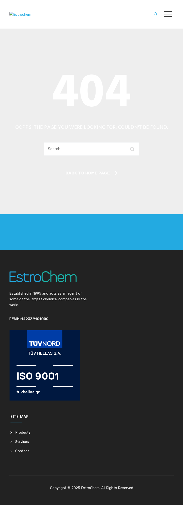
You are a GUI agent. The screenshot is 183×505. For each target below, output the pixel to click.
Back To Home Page (88, 173)
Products (22, 432)
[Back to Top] (173, 497)
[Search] (155, 14)
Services (22, 442)
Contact (22, 451)
